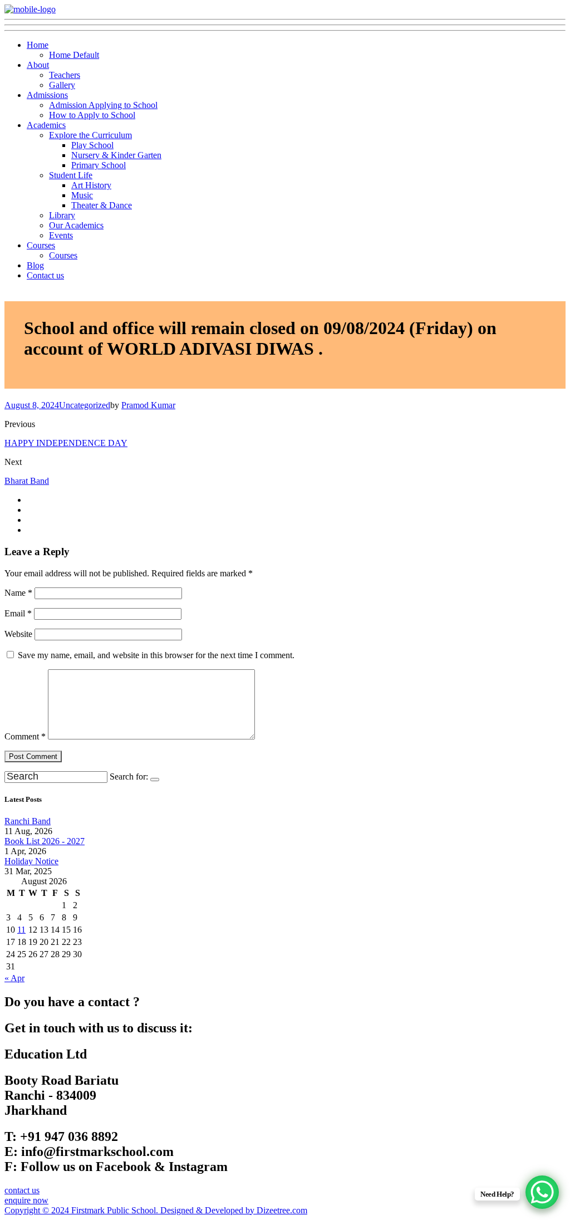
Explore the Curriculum (90, 135)
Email (18, 613)
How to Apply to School (92, 115)
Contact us (45, 275)
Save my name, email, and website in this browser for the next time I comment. (156, 655)
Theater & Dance (101, 205)
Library (62, 215)
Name (18, 592)
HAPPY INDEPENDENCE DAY (65, 443)
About (38, 65)
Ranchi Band (27, 821)
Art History (91, 185)
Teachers (64, 75)
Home (37, 45)
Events (61, 235)
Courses (41, 245)
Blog (35, 265)
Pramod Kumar (148, 405)
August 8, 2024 (31, 405)
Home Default (74, 55)
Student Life (70, 175)
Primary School (98, 165)
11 (21, 929)
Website (18, 634)
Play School (92, 145)
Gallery (62, 85)
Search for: (129, 776)
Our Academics (76, 225)
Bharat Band (26, 481)
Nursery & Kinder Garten (116, 155)
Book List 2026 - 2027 (44, 841)
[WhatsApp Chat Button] (542, 1192)
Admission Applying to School (103, 105)
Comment (25, 736)
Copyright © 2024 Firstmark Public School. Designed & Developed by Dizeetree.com (155, 1210)
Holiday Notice (31, 861)
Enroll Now (366, 19)
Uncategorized (84, 405)
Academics (46, 125)
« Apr (14, 978)
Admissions (47, 95)
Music (82, 195)
